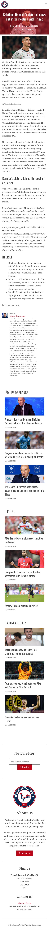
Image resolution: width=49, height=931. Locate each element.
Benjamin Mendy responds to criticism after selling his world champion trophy (24, 455)
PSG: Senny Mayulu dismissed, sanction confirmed (24, 540)
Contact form (24, 903)
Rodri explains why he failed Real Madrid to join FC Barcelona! (21, 651)
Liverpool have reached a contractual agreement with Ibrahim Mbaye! (23, 574)
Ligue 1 (10, 511)
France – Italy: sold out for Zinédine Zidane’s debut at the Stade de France (23, 421)
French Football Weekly (22, 925)
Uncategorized (12, 305)
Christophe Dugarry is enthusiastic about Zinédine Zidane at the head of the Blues (24, 490)
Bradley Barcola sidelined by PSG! (21, 606)
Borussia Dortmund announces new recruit (22, 719)
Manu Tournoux (17, 316)
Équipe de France (17, 392)
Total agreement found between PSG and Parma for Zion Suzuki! (23, 685)
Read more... (24, 853)
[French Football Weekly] (4, 4)
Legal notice (36, 925)
